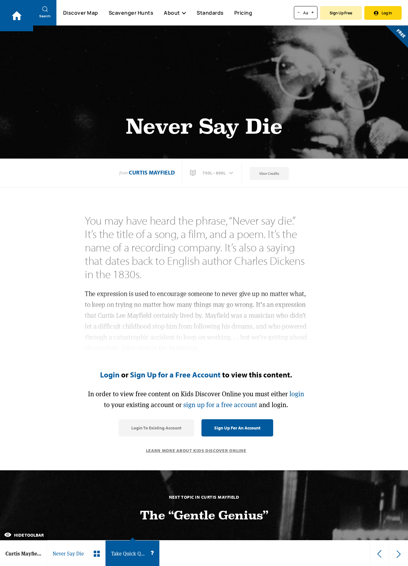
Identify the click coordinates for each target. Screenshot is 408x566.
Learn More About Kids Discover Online (196, 450)
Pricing (243, 12)
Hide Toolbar (28, 535)
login (296, 394)
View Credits (269, 173)
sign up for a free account (220, 404)
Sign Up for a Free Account (175, 374)
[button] (212, 173)
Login (110, 374)
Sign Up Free (341, 13)
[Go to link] (16, 15)
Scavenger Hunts (131, 12)
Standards (210, 12)
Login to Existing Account (156, 428)
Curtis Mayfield (152, 172)
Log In (387, 13)
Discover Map (80, 12)
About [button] (172, 12)
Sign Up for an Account (237, 428)
